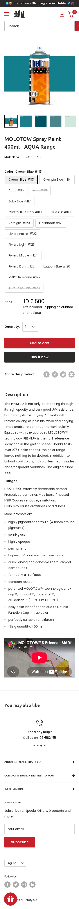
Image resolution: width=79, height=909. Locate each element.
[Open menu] (6, 14)
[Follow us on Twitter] (16, 884)
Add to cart (39, 343)
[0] (71, 14)
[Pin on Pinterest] (55, 374)
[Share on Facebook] (46, 374)
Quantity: (12, 326)
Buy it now (39, 357)
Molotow (12, 157)
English (11, 863)
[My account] (62, 14)
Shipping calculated (58, 307)
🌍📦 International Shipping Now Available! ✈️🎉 (39, 3)
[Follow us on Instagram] (24, 884)
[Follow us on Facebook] (7, 884)
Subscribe (20, 842)
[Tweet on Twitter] (63, 374)
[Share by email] (71, 374)
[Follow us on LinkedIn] (32, 884)
